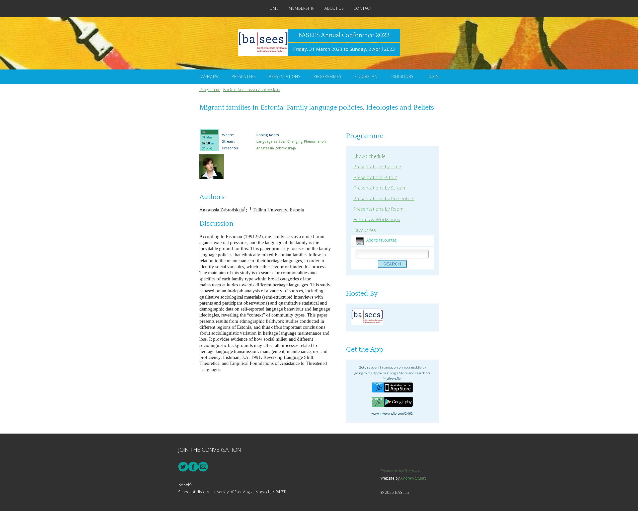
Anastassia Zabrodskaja (276, 147)
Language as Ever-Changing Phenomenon (291, 141)
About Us (334, 8)
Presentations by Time (377, 166)
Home (272, 8)
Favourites (364, 230)
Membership (301, 8)
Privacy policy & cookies (401, 471)
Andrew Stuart (413, 478)
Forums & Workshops (376, 219)
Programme (209, 89)
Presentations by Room (378, 209)
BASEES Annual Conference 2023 (344, 35)
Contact (363, 8)
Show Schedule (369, 156)
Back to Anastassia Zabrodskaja (251, 89)
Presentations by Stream (380, 188)
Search (392, 264)
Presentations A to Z (375, 177)
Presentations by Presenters (383, 198)
